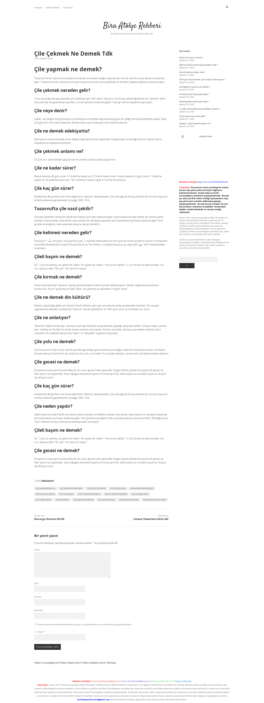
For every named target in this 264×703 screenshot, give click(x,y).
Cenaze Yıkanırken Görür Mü (150, 519)
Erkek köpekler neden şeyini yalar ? (194, 101)
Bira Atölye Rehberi (132, 25)
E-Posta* (38, 597)
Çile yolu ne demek (106, 499)
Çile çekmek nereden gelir (71, 488)
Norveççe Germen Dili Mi (49, 519)
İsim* (36, 583)
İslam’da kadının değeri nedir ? (192, 72)
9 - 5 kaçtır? (39, 632)
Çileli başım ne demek (128, 499)
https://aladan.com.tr (94, 662)
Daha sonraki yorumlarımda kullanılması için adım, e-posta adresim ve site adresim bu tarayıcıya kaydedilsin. (85, 624)
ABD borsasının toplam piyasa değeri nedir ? (198, 65)
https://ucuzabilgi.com (46, 662)
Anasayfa (38, 7)
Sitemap (111, 662)
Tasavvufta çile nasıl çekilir (154, 499)
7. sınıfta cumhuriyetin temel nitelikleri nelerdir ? (199, 109)
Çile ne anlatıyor (66, 494)
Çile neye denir (62, 499)
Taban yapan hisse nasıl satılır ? (192, 116)
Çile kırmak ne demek (45, 494)
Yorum (37, 549)
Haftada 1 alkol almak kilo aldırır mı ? (195, 123)
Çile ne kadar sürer (140, 494)
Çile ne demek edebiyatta (116, 494)
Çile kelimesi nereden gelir (141, 488)
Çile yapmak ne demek (83, 499)
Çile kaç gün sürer (118, 488)
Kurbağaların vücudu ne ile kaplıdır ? (194, 87)
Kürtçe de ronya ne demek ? (191, 57)
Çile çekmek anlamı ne (45, 488)
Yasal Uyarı (68, 7)
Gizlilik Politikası (52, 7)
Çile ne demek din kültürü (89, 494)
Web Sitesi (38, 610)
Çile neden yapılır (43, 499)
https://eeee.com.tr (71, 662)
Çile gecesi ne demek (96, 488)
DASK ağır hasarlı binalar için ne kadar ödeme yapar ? (202, 79)
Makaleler (48, 480)
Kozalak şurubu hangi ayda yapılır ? (194, 94)
